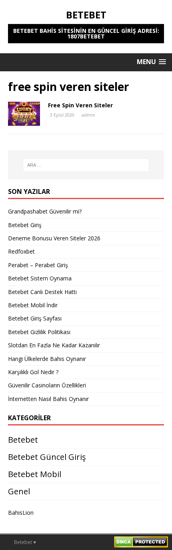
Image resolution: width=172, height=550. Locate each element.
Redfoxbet (21, 251)
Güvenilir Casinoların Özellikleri (47, 385)
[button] (151, 61)
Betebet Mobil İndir (33, 305)
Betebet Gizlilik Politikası (39, 332)
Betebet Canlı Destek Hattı (42, 292)
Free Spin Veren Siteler (80, 105)
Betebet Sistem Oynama (40, 278)
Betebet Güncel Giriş (47, 456)
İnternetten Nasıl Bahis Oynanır (48, 399)
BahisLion (21, 512)
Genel (19, 491)
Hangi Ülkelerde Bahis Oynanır (47, 359)
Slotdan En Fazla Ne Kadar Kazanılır (54, 345)
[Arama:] (86, 165)
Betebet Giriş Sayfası (35, 318)
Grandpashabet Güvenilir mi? (45, 211)
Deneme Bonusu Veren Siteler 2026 (54, 238)
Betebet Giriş (25, 225)
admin (88, 115)
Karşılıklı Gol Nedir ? (33, 372)
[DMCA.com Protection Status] (141, 543)
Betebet (23, 439)
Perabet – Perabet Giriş (38, 265)
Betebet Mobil (34, 474)
